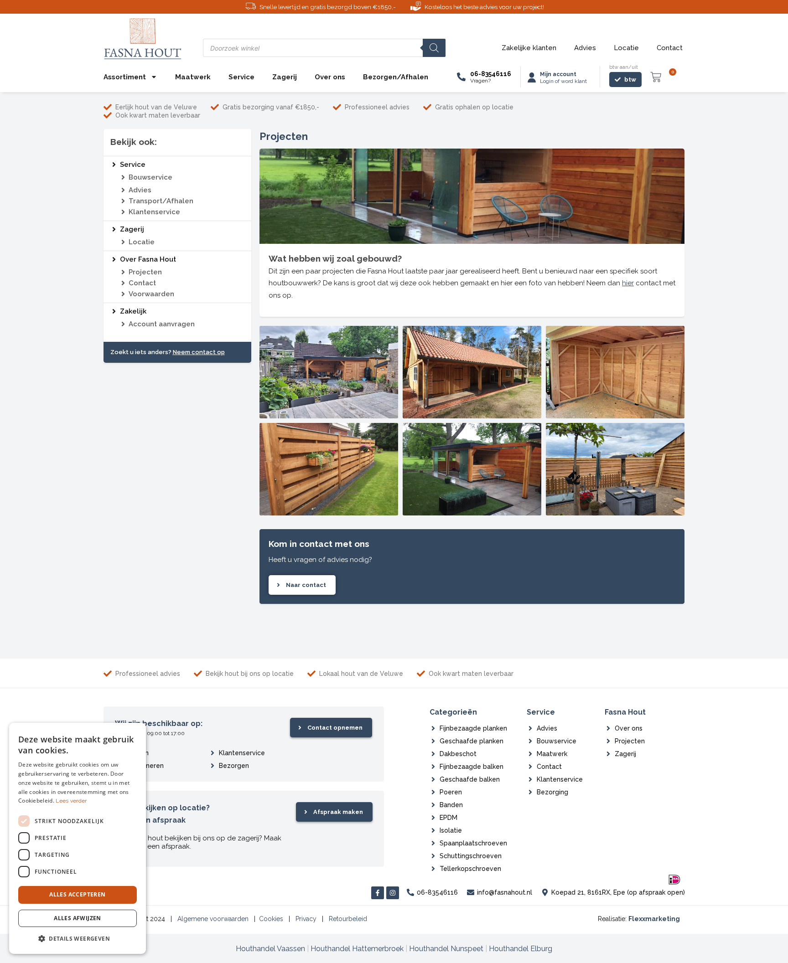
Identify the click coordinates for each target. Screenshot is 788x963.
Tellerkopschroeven (470, 868)
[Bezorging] (530, 792)
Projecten (145, 272)
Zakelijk (133, 311)
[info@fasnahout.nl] (470, 892)
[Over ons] (608, 728)
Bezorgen (234, 765)
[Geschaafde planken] (433, 741)
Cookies (271, 918)
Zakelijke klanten (529, 48)
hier (628, 283)
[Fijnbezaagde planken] (433, 728)
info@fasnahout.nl (504, 892)
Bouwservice (150, 177)
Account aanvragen (162, 324)
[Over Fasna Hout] (114, 259)
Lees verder (71, 801)
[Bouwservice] (123, 177)
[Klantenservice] (123, 212)
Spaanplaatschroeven (473, 843)
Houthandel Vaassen (270, 948)
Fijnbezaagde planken (473, 728)
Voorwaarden (151, 294)
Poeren (451, 792)
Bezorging (552, 792)
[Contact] (123, 283)
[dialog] (77, 838)
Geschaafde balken (470, 779)
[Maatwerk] (530, 753)
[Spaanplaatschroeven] (433, 843)
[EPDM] (433, 817)
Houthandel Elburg (520, 948)
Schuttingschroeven (471, 856)
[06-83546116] (461, 76)
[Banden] (433, 805)
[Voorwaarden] (123, 294)
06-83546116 (490, 73)
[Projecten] (123, 272)
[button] (77, 939)
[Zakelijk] (114, 311)
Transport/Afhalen (161, 201)
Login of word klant (563, 81)
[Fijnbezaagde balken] (433, 766)
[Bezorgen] (212, 765)
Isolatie (451, 830)
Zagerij (284, 77)
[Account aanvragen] (123, 324)
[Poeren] (433, 792)
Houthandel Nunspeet (446, 948)
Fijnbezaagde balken (471, 766)
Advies (585, 48)
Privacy (306, 918)
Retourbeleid (348, 918)
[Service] (114, 164)
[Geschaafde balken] (433, 779)
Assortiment (125, 77)
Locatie (626, 48)
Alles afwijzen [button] (77, 918)
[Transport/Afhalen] (123, 201)
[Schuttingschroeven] (433, 856)
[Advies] (123, 190)
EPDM (448, 817)
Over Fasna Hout (148, 259)
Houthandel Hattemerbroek (357, 948)
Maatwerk (193, 77)
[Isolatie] (433, 830)
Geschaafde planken (471, 741)
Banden (451, 805)
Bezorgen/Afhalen (395, 77)
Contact (670, 48)
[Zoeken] (434, 48)
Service (241, 77)
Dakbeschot (458, 753)
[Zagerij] (114, 229)
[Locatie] (123, 242)
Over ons (330, 77)
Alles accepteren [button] (77, 894)
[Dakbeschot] (433, 753)
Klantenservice (154, 212)
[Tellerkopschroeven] (433, 868)
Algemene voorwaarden (213, 918)
